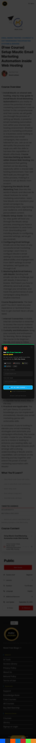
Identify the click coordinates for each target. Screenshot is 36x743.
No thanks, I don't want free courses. (18, 396)
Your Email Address (9, 370)
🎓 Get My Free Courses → (18, 387)
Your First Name (8, 378)
